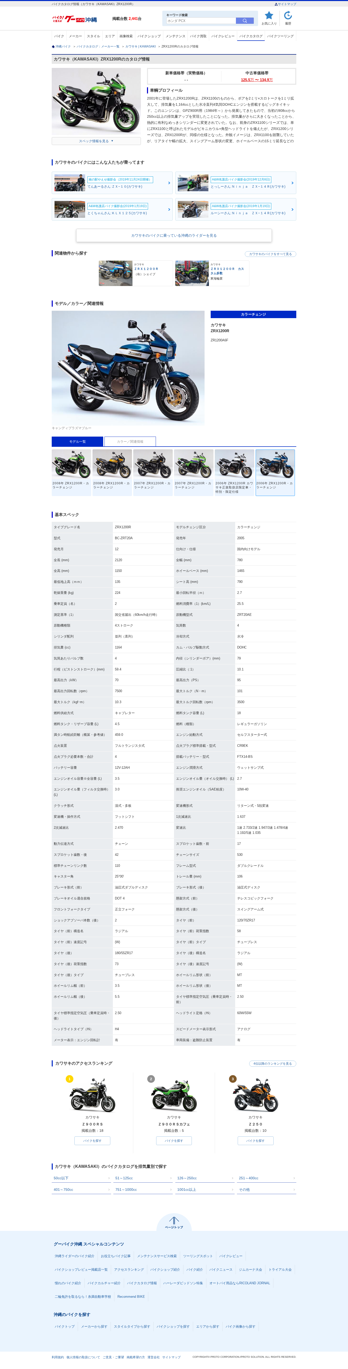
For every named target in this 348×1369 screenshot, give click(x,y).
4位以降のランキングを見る (272, 1063)
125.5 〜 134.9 (257, 80)
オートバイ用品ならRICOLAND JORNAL (239, 1283)
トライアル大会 (280, 1269)
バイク (59, 36)
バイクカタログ (251, 36)
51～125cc (124, 1178)
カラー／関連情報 (130, 441)
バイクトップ (65, 1326)
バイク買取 (198, 36)
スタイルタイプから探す (132, 1326)
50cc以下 (61, 1178)
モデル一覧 (77, 441)
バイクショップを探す (173, 1326)
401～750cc (63, 1189)
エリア (110, 36)
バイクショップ (149, 36)
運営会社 (154, 1357)
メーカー (75, 36)
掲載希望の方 (136, 1357)
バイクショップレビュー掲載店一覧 (81, 1269)
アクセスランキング (129, 1269)
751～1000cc (126, 1189)
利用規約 (58, 1357)
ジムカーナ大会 (250, 1269)
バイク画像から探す (241, 1326)
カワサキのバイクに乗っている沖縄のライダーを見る (174, 235)
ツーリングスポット (198, 1256)
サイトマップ (287, 4)
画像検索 (126, 36)
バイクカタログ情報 (142, 1283)
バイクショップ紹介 (165, 1269)
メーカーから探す (94, 1326)
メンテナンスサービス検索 (157, 1256)
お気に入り (269, 23)
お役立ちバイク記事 (116, 1256)
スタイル (93, 36)
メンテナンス (175, 36)
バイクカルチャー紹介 (104, 1283)
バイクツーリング (280, 36)
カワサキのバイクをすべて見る (270, 254)
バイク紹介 (194, 1269)
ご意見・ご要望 (113, 1357)
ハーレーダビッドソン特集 (183, 1283)
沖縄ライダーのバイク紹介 (75, 1256)
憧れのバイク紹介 (68, 1283)
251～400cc (248, 1178)
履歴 (288, 23)
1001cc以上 (186, 1189)
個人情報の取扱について (83, 1357)
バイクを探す (92, 1141)
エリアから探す (207, 1326)
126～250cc (187, 1178)
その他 (244, 1189)
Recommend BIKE (131, 1297)
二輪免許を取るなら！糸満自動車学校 (83, 1297)
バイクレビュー (223, 36)
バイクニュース (221, 1269)
